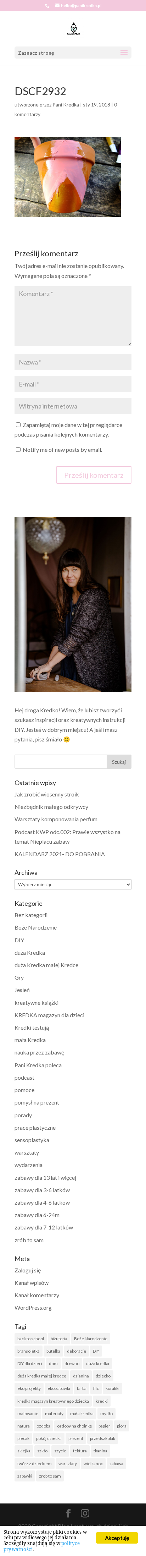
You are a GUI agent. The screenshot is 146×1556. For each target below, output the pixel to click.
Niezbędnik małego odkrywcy (51, 806)
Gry (19, 977)
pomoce (24, 1089)
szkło (42, 1450)
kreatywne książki (36, 1002)
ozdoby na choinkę (74, 1426)
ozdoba (43, 1426)
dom (53, 1363)
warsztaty (27, 1152)
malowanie (27, 1413)
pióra (122, 1426)
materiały (54, 1413)
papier (104, 1426)
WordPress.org (33, 1307)
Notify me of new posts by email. (62, 449)
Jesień (22, 989)
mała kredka (82, 1413)
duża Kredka (30, 952)
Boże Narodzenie (36, 927)
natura (23, 1426)
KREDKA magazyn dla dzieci (49, 1015)
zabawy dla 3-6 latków (42, 1190)
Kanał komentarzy (37, 1295)
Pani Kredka (65, 105)
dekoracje (76, 1351)
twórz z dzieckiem (34, 1463)
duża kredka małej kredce (41, 1376)
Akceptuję (117, 1537)
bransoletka (28, 1351)
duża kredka (97, 1363)
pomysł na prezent (37, 1102)
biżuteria (59, 1338)
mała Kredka (30, 1039)
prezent (75, 1438)
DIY (19, 940)
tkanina (100, 1450)
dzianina (81, 1376)
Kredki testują (32, 1027)
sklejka (23, 1450)
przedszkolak (102, 1438)
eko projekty (29, 1388)
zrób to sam (29, 1240)
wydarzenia (29, 1164)
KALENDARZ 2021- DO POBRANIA (60, 853)
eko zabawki (58, 1388)
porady (23, 1115)
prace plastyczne (35, 1127)
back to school (30, 1338)
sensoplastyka (32, 1139)
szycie (60, 1450)
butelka (53, 1351)
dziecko (103, 1376)
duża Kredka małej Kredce (46, 964)
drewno (71, 1363)
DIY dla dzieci (29, 1363)
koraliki (112, 1388)
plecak (23, 1438)
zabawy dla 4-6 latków (42, 1202)
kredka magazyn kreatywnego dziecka (53, 1401)
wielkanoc (93, 1463)
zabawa (116, 1463)
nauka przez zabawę (39, 1052)
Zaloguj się (28, 1270)
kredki (102, 1401)
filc (96, 1388)
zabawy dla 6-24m (37, 1214)
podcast (24, 1077)
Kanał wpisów (32, 1282)
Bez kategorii (31, 914)
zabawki (24, 1476)
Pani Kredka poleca (38, 1065)
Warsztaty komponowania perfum (56, 819)
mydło (106, 1413)
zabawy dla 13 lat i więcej (45, 1177)
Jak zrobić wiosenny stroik (47, 794)
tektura (80, 1450)
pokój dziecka (49, 1438)
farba (81, 1388)
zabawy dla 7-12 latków (44, 1227)
